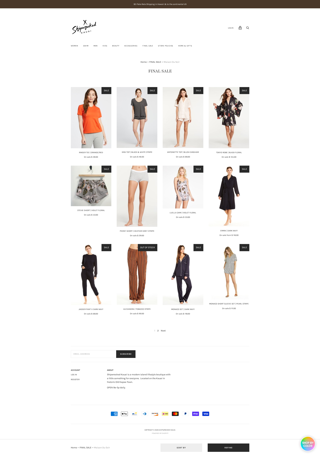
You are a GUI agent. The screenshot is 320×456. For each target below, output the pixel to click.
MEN (96, 46)
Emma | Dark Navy (229, 231)
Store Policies (165, 46)
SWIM (85, 46)
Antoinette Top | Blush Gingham (183, 152)
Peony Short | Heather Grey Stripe (137, 231)
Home (143, 62)
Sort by (181, 447)
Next (163, 330)
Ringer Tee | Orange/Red (91, 152)
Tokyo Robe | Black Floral (229, 152)
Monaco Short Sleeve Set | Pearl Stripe (229, 304)
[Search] (247, 28)
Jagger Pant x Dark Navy (91, 309)
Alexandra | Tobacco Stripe (137, 309)
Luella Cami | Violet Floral (183, 212)
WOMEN (74, 46)
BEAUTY (115, 46)
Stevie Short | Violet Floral (91, 210)
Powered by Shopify (160, 433)
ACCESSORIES (131, 46)
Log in (74, 374)
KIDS (105, 46)
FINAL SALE (147, 46)
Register (75, 379)
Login (231, 28)
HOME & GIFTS (185, 46)
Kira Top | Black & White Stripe (137, 152)
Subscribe (126, 354)
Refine (228, 447)
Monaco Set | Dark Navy (183, 309)
